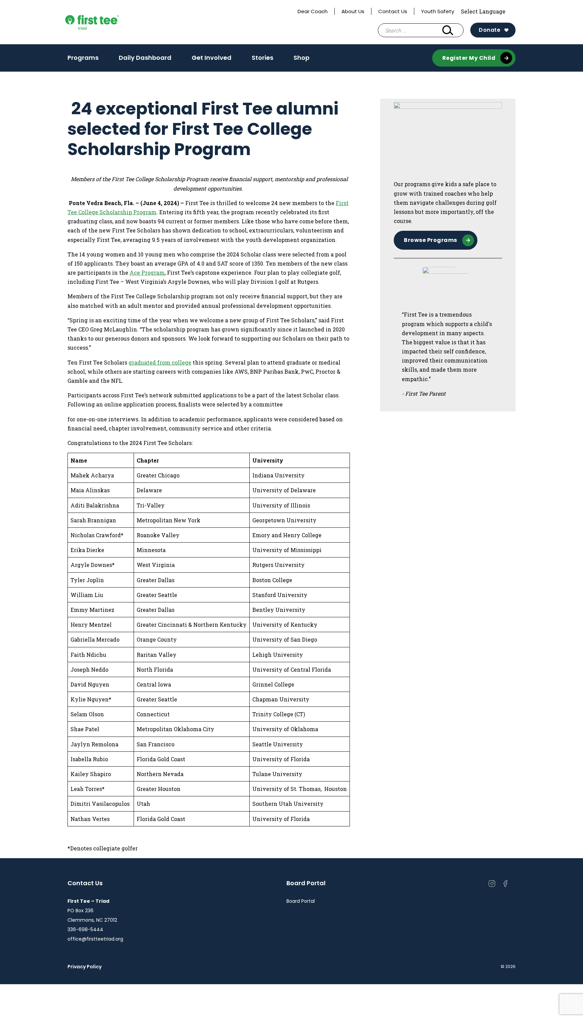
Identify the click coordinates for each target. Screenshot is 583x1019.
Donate (489, 30)
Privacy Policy (84, 966)
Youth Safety (437, 11)
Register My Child (469, 58)
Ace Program (147, 272)
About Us (352, 11)
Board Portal (300, 901)
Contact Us (392, 11)
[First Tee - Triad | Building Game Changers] (104, 22)
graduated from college (160, 362)
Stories (262, 57)
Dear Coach (313, 11)
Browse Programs (430, 240)
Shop (301, 57)
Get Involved (211, 60)
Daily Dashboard (145, 57)
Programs (83, 60)
